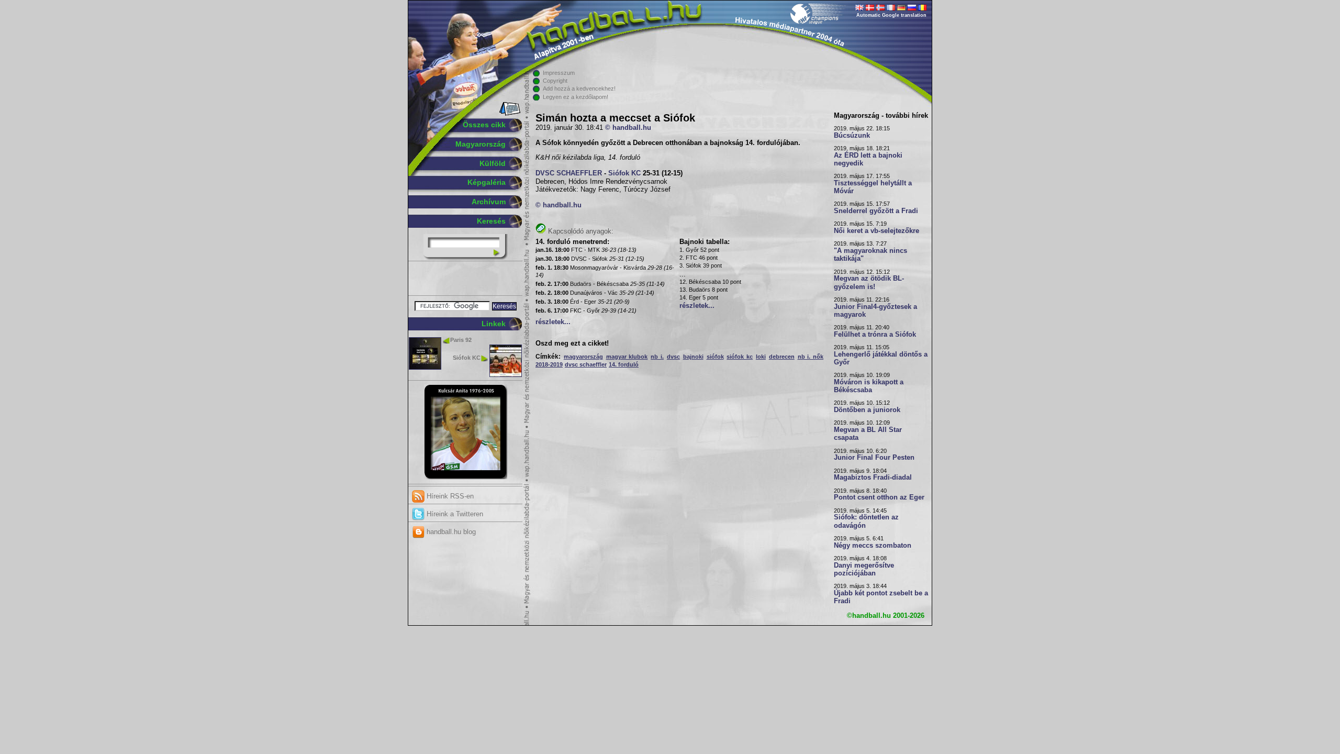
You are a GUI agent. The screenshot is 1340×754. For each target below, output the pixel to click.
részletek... (553, 322)
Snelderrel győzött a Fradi (876, 211)
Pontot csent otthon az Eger (879, 497)
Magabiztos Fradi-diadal (873, 477)
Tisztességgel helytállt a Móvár (873, 187)
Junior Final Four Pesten (874, 457)
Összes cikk (484, 124)
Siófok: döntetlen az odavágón (866, 521)
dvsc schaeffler (586, 364)
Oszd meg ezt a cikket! (572, 343)
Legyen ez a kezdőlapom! (575, 97)
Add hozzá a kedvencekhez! (579, 88)
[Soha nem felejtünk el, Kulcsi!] (465, 477)
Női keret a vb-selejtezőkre (876, 231)
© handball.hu (628, 127)
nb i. (657, 356)
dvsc (673, 356)
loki (761, 356)
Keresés (491, 221)
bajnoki (693, 356)
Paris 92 (461, 340)
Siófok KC (467, 357)
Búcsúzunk (852, 135)
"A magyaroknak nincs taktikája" (870, 254)
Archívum (489, 201)
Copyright (555, 80)
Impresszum (559, 73)
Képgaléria (486, 182)
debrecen (782, 356)
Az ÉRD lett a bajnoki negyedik (868, 159)
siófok (715, 356)
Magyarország (480, 144)
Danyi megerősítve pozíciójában (864, 569)
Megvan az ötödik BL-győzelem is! (869, 282)
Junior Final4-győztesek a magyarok (875, 310)
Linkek (494, 323)
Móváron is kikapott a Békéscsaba (868, 386)
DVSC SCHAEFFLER (568, 173)
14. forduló (624, 364)
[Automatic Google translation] (859, 8)
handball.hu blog (450, 532)
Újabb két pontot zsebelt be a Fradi (881, 597)
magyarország (583, 356)
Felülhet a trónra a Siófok (875, 334)
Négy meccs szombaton (872, 545)
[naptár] (509, 113)
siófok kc (740, 356)
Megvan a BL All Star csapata (868, 433)
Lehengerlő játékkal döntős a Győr (881, 358)
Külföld (492, 163)
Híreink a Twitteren (454, 514)
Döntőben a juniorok (867, 410)
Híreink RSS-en (449, 496)
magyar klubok (627, 356)
